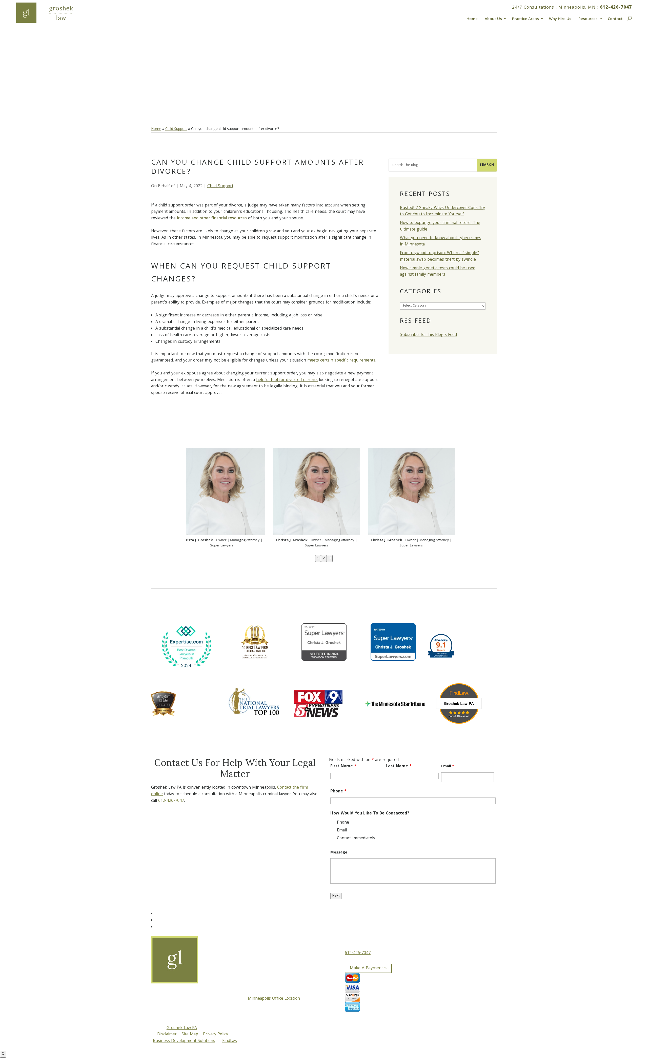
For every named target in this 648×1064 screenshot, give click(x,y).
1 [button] (318, 558)
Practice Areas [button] (525, 18)
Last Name (399, 766)
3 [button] (330, 558)
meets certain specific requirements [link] (341, 360)
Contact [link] (615, 18)
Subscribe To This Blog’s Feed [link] (428, 335)
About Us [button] (493, 18)
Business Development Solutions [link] (184, 1041)
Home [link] (472, 18)
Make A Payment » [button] (368, 968)
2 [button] (324, 558)
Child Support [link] (220, 186)
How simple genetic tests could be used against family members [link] (437, 271)
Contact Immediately (356, 838)
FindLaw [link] (229, 1041)
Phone (338, 791)
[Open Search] (629, 17)
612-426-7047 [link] (616, 7)
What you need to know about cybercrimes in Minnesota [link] (440, 241)
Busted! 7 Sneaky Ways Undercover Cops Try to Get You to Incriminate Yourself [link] (442, 211)
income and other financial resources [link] (212, 218)
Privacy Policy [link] (215, 1034)
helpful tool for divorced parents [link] (287, 380)
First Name (343, 766)
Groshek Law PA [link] (182, 1028)
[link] (51, 13)
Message (338, 852)
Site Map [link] (189, 1034)
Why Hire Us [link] (560, 18)
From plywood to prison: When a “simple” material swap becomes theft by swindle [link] (439, 256)
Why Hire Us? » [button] (176, 87)
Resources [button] (588, 18)
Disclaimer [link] (167, 1034)
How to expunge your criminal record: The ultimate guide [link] (440, 226)
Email (447, 766)
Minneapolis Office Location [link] (274, 998)
